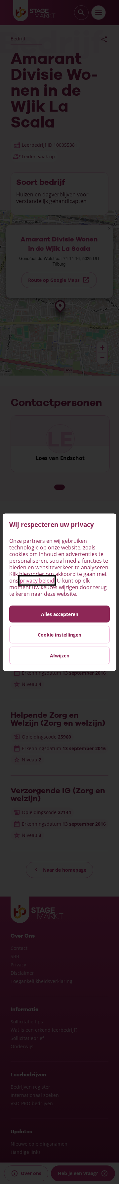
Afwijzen (59, 655)
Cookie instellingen (59, 634)
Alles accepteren (59, 614)
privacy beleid (37, 580)
